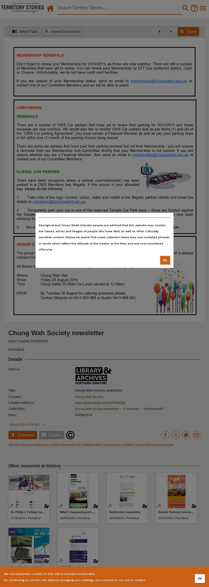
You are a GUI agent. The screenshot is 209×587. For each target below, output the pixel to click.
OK (165, 260)
